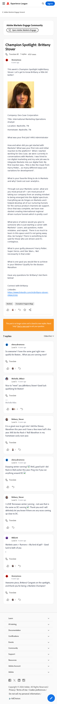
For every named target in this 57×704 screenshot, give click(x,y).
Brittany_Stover (18, 419)
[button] (14, 54)
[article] (28, 357)
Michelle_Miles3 (18, 378)
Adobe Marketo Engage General (14, 12)
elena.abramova (18, 344)
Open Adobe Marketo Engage (24, 30)
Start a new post (23, 326)
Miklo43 (15, 538)
